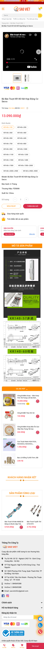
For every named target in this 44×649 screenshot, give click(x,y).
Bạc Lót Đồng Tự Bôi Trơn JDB (27, 458)
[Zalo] (40, 625)
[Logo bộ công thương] (13, 633)
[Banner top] (22, 2)
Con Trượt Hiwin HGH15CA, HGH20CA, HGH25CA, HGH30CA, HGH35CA (26, 444)
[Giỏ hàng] (39, 9)
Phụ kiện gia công (32, 19)
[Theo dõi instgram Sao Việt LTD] (7, 595)
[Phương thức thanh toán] (15, 88)
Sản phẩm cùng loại (22, 493)
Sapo (35, 641)
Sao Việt (20, 641)
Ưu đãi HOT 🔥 (22, 389)
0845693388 (16, 584)
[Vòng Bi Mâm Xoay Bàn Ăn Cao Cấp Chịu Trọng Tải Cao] (9, 430)
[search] (40, 16)
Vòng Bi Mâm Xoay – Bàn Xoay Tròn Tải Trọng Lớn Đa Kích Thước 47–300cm (28, 398)
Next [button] (38, 51)
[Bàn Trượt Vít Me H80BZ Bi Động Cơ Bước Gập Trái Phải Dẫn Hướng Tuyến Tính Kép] (14, 510)
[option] (22, 52)
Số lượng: (5, 199)
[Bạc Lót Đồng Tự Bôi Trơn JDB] (9, 459)
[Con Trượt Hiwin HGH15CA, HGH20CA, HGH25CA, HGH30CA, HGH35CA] (9, 444)
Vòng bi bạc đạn (7, 19)
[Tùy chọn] (37, 401)
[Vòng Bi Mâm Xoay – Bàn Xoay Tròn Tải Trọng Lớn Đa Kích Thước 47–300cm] (9, 400)
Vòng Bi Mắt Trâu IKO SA (26, 413)
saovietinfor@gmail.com (19, 591)
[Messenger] (40, 619)
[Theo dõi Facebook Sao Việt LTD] (3, 595)
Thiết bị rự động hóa (19, 19)
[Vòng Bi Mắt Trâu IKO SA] (9, 415)
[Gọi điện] (40, 632)
